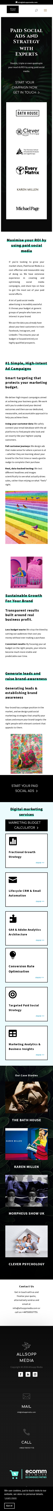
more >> (40, 862)
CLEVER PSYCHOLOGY (26, 1264)
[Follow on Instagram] (35, 1374)
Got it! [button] (9, 1506)
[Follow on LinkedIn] (28, 1374)
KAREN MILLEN (26, 1166)
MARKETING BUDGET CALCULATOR (25, 825)
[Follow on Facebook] (20, 1374)
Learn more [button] (11, 1498)
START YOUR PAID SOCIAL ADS (24, 788)
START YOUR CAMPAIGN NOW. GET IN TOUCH (24, 87)
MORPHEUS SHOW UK (26, 1213)
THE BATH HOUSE (26, 1120)
